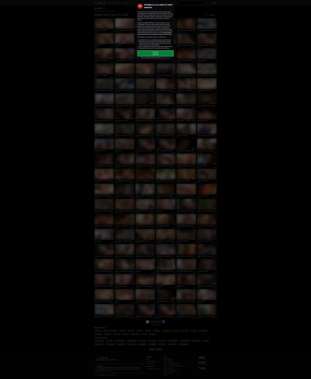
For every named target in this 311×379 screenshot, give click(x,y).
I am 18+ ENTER (155, 53)
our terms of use (165, 57)
